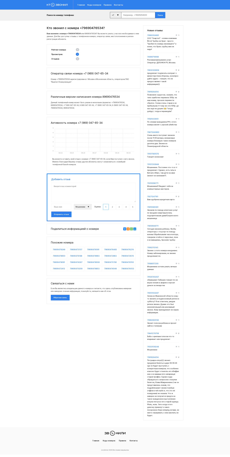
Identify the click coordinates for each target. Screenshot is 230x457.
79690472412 (59, 268)
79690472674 (127, 256)
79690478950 (59, 256)
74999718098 (153, 57)
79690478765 (127, 262)
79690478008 (93, 262)
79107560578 (153, 154)
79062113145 (152, 247)
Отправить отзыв (61, 214)
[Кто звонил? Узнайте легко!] (60, 5)
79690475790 (110, 262)
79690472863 (110, 256)
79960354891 (153, 35)
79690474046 (110, 268)
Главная (81, 5)
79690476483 (110, 249)
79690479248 (59, 249)
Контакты (118, 5)
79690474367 (76, 262)
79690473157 (76, 249)
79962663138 (153, 320)
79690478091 (59, 262)
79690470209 (76, 268)
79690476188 (76, 256)
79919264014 (153, 92)
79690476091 (93, 249)
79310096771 (152, 183)
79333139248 (153, 347)
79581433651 (152, 119)
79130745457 (153, 277)
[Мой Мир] (134, 228)
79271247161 (152, 196)
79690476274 (127, 249)
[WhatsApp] (131, 228)
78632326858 (153, 70)
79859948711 (152, 226)
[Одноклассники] (128, 228)
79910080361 (152, 207)
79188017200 (152, 264)
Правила (108, 5)
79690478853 (93, 268)
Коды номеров (94, 5)
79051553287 (153, 293)
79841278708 (153, 333)
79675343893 (153, 132)
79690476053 (127, 268)
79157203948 (153, 164)
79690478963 (93, 256)
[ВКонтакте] (124, 228)
